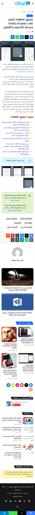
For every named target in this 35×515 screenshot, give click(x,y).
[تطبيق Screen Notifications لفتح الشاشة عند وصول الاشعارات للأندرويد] (25, 358)
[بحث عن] (33, 4)
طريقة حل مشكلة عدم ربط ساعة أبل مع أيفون (11, 437)
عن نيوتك (25, 493)
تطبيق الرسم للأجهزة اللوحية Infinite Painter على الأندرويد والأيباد (26, 341)
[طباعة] (13, 240)
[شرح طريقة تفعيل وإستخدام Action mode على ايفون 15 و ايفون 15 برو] (28, 455)
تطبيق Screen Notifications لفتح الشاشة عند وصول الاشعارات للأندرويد (28, 368)
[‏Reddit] (8, 236)
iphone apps (11, 219)
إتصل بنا (9, 493)
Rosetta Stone (22, 72)
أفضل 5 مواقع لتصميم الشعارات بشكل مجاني (11, 446)
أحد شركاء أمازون (17, 493)
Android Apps (25, 219)
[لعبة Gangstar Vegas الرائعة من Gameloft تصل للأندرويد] (9, 334)
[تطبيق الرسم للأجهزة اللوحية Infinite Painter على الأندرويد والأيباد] (25, 332)
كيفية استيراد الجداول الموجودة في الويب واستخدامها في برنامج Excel (11, 420)
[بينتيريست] (13, 236)
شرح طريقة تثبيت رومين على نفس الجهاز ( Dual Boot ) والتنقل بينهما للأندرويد (10, 373)
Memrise (30, 72)
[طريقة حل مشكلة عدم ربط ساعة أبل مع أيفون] (28, 439)
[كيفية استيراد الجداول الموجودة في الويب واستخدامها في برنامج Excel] (28, 420)
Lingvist (17, 223)
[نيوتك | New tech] (22, 3)
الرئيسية (29, 11)
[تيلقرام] (13, 37)
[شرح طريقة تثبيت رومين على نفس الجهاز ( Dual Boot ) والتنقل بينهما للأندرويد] (9, 360)
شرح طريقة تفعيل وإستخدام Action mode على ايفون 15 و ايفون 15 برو (12, 454)
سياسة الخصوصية (17, 496)
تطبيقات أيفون (11, 227)
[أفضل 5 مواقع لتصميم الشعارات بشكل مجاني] (28, 447)
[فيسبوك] (31, 37)
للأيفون (23, 67)
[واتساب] (17, 37)
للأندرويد (30, 69)
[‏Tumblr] (17, 236)
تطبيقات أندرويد (26, 227)
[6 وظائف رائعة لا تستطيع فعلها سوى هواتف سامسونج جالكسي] (28, 430)
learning (28, 223)
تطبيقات (23, 11)
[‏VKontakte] (31, 240)
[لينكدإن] (22, 37)
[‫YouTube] (22, 385)
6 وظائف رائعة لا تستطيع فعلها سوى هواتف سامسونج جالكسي (11, 428)
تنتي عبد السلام (17, 260)
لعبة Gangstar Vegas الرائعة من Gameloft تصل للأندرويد (9, 346)
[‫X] (27, 37)
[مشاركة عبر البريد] (17, 240)
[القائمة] (2, 4)
